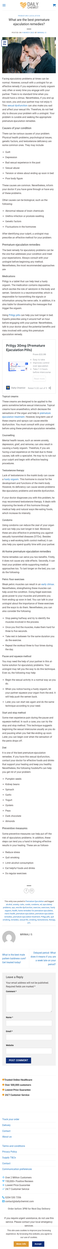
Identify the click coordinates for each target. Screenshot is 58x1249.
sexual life (24, 920)
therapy (52, 920)
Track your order (10, 1119)
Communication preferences (17, 1169)
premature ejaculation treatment (26, 917)
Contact (6, 1131)
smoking (32, 920)
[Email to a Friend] (31, 890)
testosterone (42, 920)
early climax (47, 584)
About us (7, 1136)
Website (10, 1045)
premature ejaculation (25, 913)
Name (9, 1017)
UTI (28, 923)
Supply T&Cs (9, 1157)
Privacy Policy (9, 1151)
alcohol (9, 904)
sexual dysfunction (17, 105)
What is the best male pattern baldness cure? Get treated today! (14, 958)
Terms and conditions (13, 1146)
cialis (22, 904)
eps (13, 907)
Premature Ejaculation (29, 16)
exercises (45, 907)
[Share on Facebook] (26, 890)
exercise (36, 907)
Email (9, 1031)
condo (27, 904)
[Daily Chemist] (29, 5)
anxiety (16, 904)
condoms (35, 904)
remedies (15, 920)
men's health (10, 913)
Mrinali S (41, 33)
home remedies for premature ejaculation (35, 910)
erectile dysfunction (24, 907)
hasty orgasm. (11, 479)
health (14, 910)
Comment (11, 991)
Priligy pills (14, 315)
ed (41, 904)
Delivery (6, 1125)
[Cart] (54, 5)
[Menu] (4, 5)
